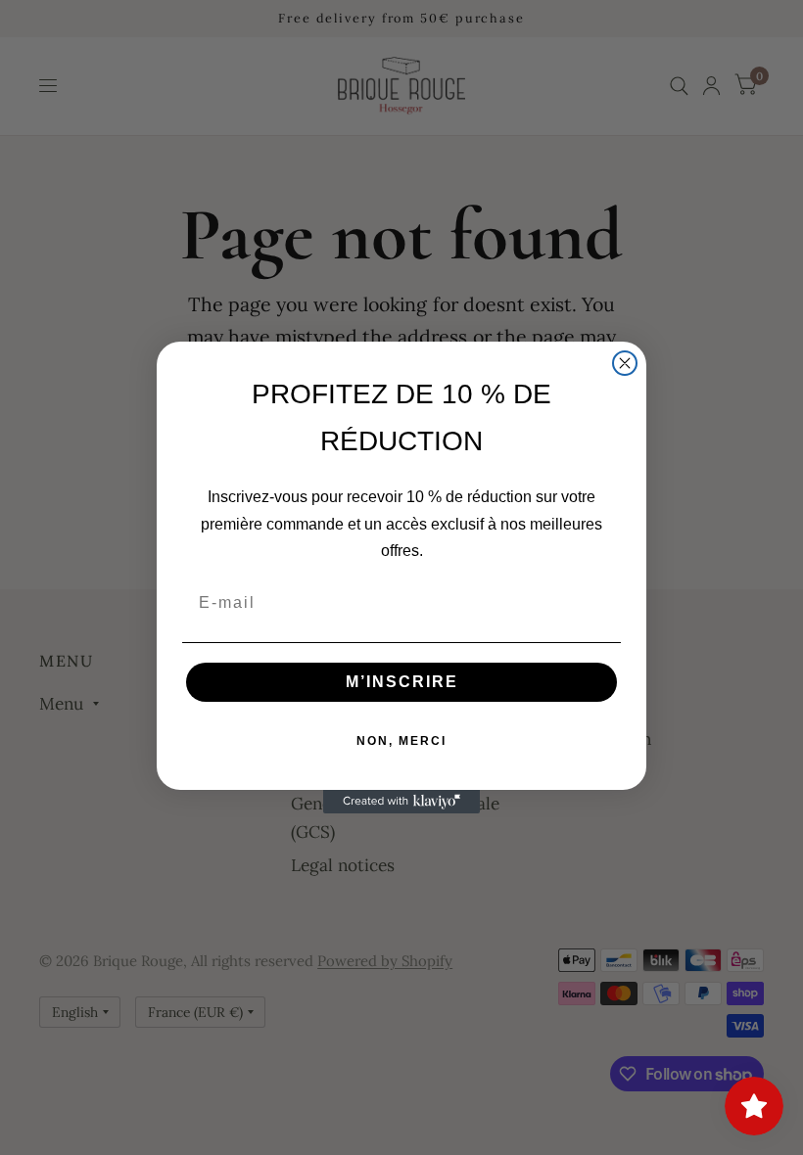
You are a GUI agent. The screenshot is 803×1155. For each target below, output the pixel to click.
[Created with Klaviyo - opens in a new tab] (401, 801)
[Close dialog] (625, 363)
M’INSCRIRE (402, 681)
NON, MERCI (401, 741)
